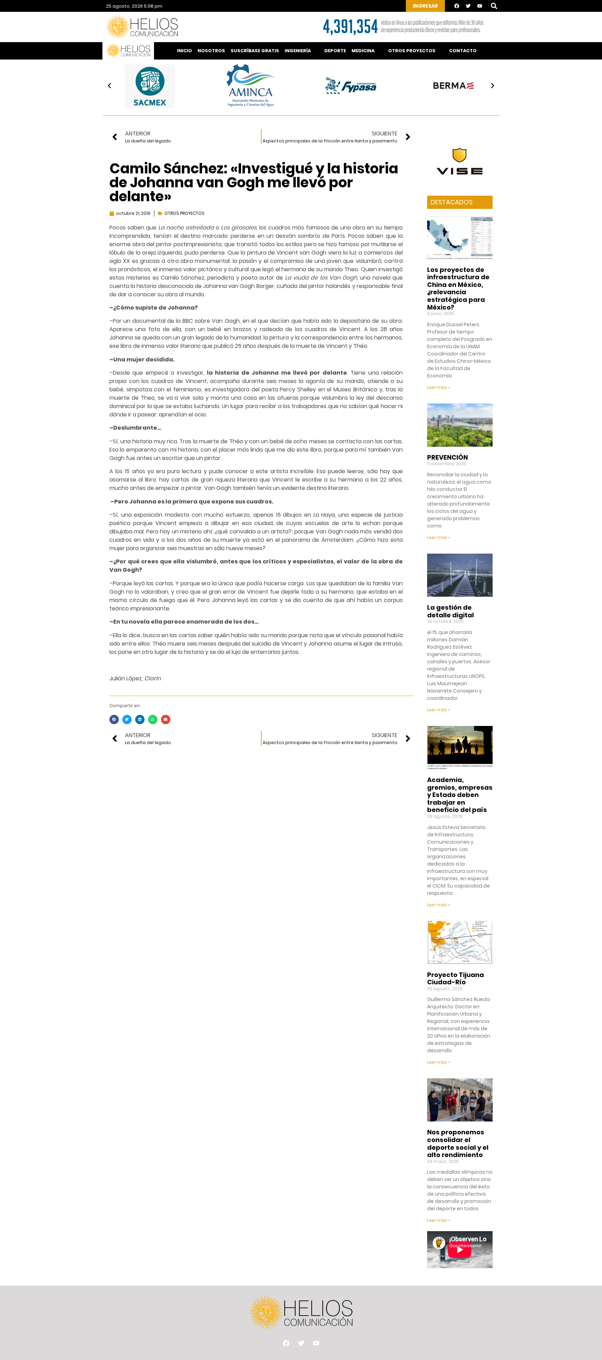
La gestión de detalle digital (450, 611)
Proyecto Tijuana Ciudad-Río (455, 978)
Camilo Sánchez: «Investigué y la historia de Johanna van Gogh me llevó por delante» (253, 182)
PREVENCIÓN (447, 457)
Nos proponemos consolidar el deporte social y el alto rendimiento (457, 1143)
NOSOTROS (211, 50)
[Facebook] (457, 6)
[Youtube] (480, 6)
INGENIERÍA (298, 50)
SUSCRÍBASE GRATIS (255, 50)
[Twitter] (468, 6)
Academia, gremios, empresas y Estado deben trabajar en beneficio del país (460, 794)
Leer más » (438, 387)
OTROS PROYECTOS (411, 50)
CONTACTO (463, 50)
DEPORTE (335, 50)
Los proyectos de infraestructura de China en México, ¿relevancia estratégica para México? (458, 288)
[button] (494, 6)
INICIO (184, 50)
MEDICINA (363, 50)
